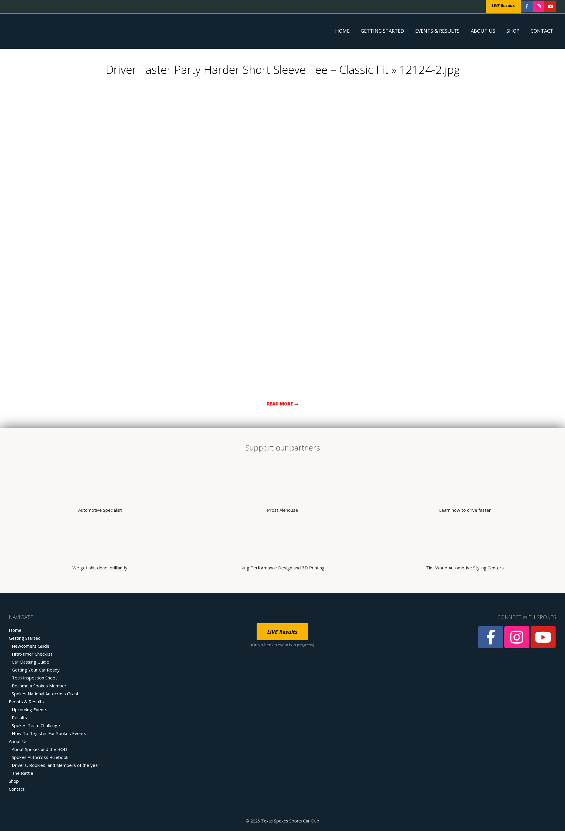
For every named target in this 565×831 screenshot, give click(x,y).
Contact (542, 30)
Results (19, 717)
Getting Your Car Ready (36, 670)
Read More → (282, 404)
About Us (483, 30)
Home (342, 30)
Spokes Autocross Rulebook (40, 757)
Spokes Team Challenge (36, 725)
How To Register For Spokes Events (49, 733)
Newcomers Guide (30, 646)
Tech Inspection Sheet (34, 678)
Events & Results (437, 30)
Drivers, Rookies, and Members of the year (55, 765)
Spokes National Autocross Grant (45, 694)
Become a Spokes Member (39, 686)
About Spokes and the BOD (39, 749)
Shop (512, 30)
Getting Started (382, 30)
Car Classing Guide (30, 662)
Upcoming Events (29, 709)
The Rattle (22, 773)
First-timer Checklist (32, 654)
